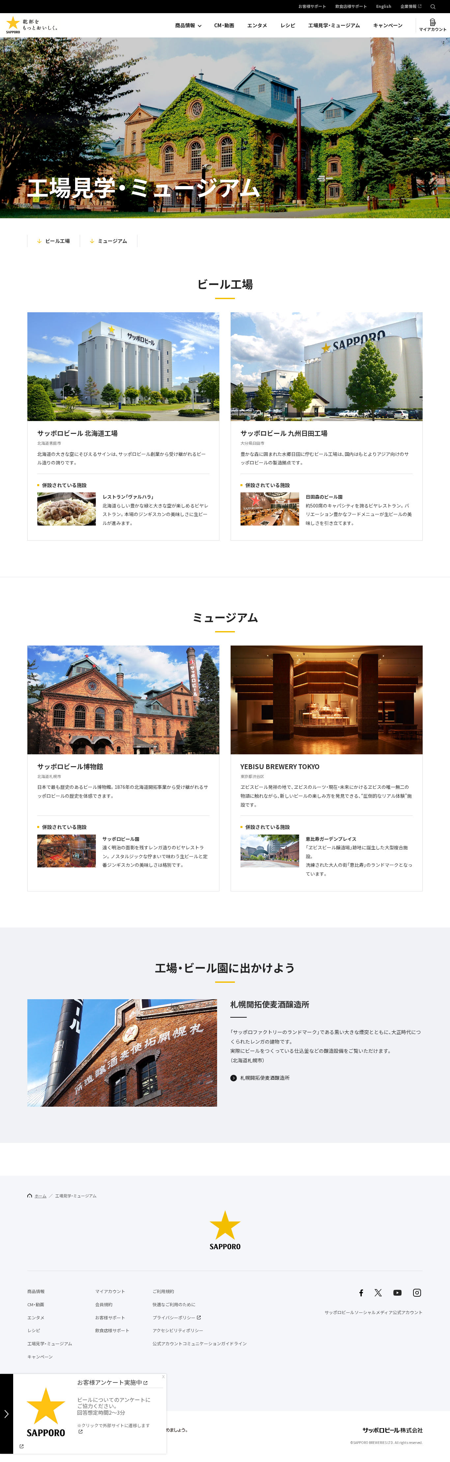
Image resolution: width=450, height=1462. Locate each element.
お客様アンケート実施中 (109, 1382)
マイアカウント (433, 29)
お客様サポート (312, 6)
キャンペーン (388, 25)
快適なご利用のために (174, 1304)
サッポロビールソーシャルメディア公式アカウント (373, 1312)
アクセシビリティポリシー (178, 1330)
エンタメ (257, 25)
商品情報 (185, 25)
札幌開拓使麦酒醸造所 (265, 1078)
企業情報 (408, 6)
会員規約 (103, 1304)
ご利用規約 (163, 1291)
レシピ (287, 25)
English (383, 6)
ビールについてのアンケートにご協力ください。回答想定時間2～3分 (114, 1412)
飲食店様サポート (351, 6)
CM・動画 (224, 25)
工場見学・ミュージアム (334, 25)
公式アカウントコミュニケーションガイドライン (200, 1343)
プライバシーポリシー (174, 1317)
